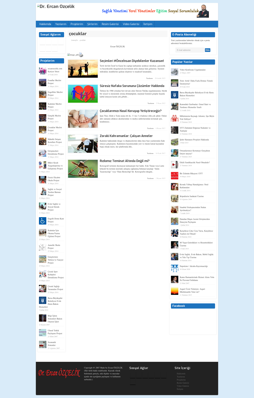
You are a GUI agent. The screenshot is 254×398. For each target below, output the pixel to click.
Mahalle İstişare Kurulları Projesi (55, 140)
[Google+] (54, 42)
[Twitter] (48, 42)
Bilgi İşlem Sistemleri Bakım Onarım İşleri (55, 318)
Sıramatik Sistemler (52, 344)
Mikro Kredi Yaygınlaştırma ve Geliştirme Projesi (55, 165)
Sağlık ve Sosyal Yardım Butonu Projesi (55, 192)
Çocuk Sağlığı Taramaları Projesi (55, 288)
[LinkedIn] (48, 48)
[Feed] (54, 48)
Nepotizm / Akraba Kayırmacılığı (194, 266)
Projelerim (77, 24)
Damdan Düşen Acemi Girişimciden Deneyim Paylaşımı (195, 220)
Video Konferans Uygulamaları (193, 69)
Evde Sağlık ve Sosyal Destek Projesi (54, 206)
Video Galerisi (131, 24)
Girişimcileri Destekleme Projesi (56, 152)
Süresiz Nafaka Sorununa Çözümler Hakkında (132, 86)
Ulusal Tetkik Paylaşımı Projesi (55, 332)
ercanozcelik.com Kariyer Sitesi (55, 70)
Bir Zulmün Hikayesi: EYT (191, 173)
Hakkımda (45, 24)
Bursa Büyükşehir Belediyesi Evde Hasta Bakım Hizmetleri (50, 302)
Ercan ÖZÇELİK (117, 46)
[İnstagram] (61, 42)
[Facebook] (42, 42)
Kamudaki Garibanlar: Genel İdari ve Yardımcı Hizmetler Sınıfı (195, 106)
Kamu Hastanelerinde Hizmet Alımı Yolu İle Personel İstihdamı (197, 278)
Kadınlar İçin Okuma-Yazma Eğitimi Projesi (54, 233)
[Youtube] (42, 48)
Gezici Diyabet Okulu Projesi (54, 179)
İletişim (147, 24)
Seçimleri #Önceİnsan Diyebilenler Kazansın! (132, 61)
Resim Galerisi (110, 24)
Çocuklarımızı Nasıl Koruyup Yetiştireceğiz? (131, 111)
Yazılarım (60, 24)
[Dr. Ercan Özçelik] (56, 6)
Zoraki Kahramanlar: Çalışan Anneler (126, 136)
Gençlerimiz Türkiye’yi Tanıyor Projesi (55, 259)
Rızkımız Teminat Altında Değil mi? (124, 161)
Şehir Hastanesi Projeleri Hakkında (194, 139)
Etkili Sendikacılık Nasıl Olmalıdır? (195, 162)
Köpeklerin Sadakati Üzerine (192, 196)
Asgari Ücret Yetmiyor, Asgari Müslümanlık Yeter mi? (192, 290)
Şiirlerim (92, 24)
